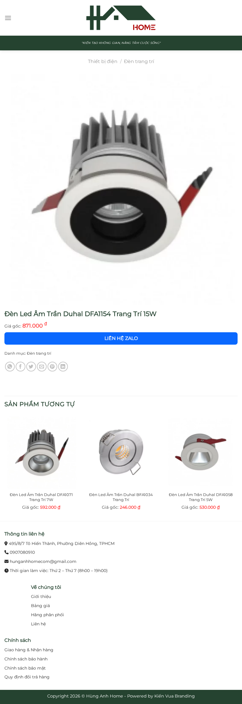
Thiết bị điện (102, 61)
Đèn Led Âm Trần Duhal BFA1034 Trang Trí (121, 497)
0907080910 (22, 552)
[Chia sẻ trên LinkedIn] (63, 366)
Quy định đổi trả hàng (27, 677)
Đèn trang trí (139, 61)
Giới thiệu (41, 596)
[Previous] (4, 467)
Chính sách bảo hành (26, 659)
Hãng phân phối (47, 614)
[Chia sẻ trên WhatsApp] (10, 366)
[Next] (237, 467)
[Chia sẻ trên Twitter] (31, 366)
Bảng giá (40, 605)
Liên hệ (38, 624)
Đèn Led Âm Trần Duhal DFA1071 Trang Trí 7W (41, 497)
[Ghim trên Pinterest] (52, 366)
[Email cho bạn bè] (42, 366)
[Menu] (8, 18)
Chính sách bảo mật (25, 668)
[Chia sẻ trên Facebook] (20, 366)
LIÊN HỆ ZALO (121, 338)
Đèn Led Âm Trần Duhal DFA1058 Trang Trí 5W (201, 497)
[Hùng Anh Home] (121, 18)
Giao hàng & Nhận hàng (28, 649)
